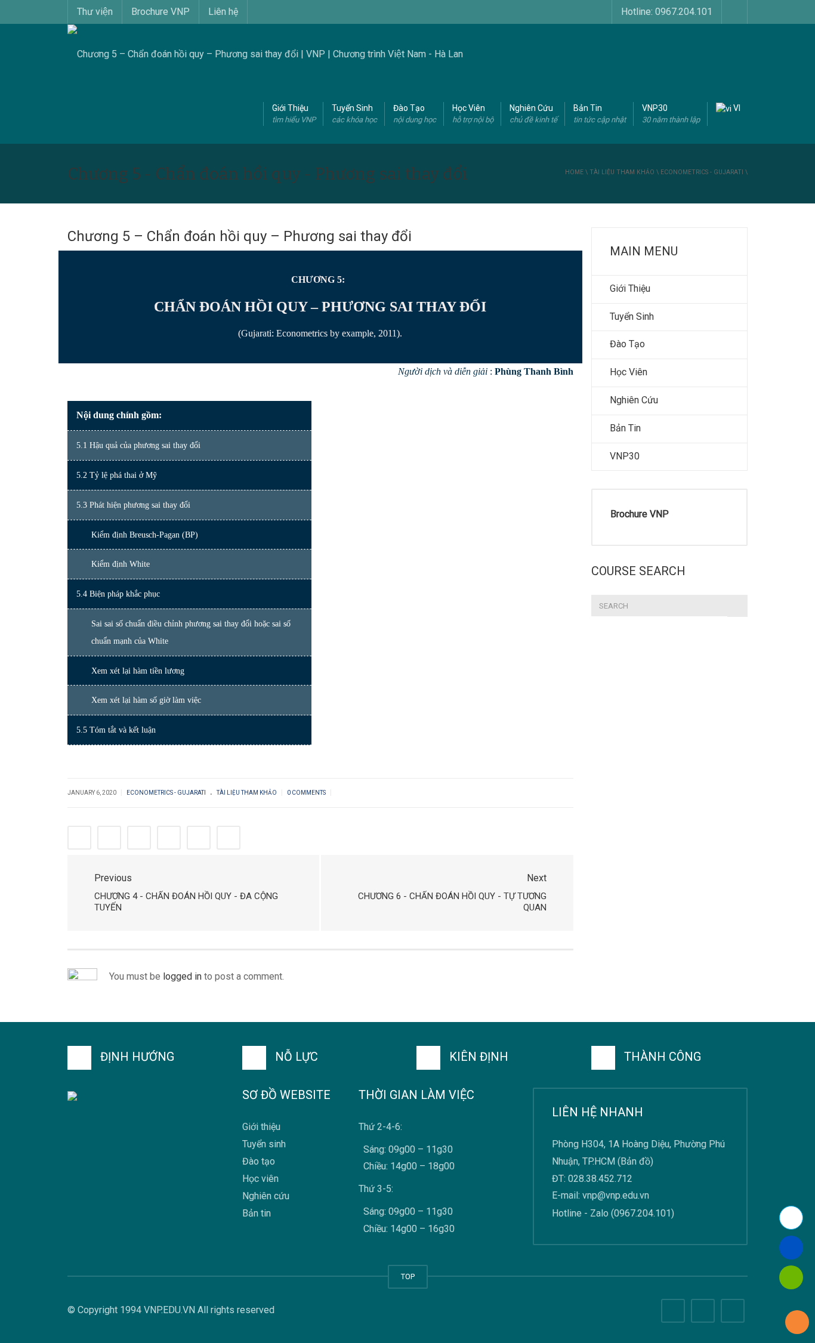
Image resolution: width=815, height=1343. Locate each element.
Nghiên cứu (265, 1196)
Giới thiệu (261, 1126)
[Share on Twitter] (109, 838)
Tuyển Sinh (354, 113)
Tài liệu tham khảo (622, 172)
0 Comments (306, 792)
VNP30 (671, 113)
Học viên (260, 1179)
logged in (182, 976)
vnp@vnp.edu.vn (615, 1196)
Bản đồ (635, 1161)
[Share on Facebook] (79, 838)
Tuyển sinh (264, 1144)
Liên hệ (223, 11)
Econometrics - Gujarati (701, 172)
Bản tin (256, 1213)
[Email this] (228, 838)
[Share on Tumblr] (169, 838)
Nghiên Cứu (533, 113)
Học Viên (472, 113)
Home (574, 172)
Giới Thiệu (294, 113)
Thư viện (95, 11)
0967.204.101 (642, 1213)
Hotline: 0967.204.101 (666, 11)
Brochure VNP (160, 11)
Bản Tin (599, 113)
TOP (408, 1276)
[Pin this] (199, 838)
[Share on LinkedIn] (139, 838)
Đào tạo (258, 1161)
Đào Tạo (414, 113)
